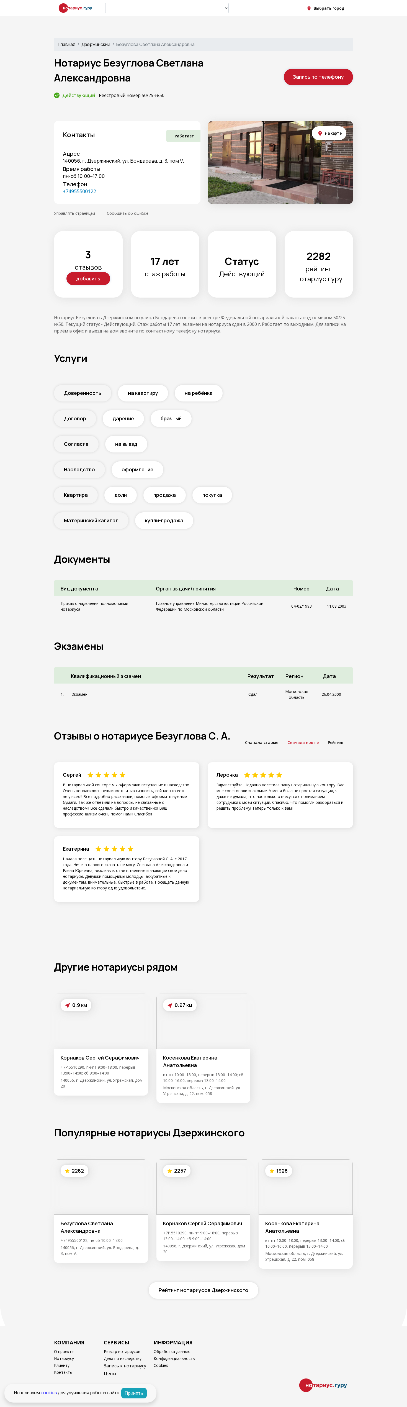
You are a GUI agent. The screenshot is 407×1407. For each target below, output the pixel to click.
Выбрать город (329, 8)
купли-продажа (164, 520)
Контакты (63, 1372)
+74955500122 (79, 191)
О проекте (64, 1351)
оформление (137, 469)
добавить (88, 278)
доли (120, 495)
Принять (134, 1393)
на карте (333, 133)
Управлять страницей (74, 213)
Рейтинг (336, 742)
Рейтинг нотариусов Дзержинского (203, 1290)
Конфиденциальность (174, 1358)
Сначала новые (303, 742)
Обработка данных (172, 1351)
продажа (164, 495)
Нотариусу (64, 1358)
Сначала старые (261, 742)
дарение (123, 418)
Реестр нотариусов (122, 1351)
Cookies (161, 1365)
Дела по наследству (122, 1358)
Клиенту (61, 1365)
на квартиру (143, 393)
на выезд (126, 444)
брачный (171, 418)
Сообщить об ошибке (127, 213)
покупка (212, 495)
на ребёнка (199, 393)
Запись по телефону (318, 76)
